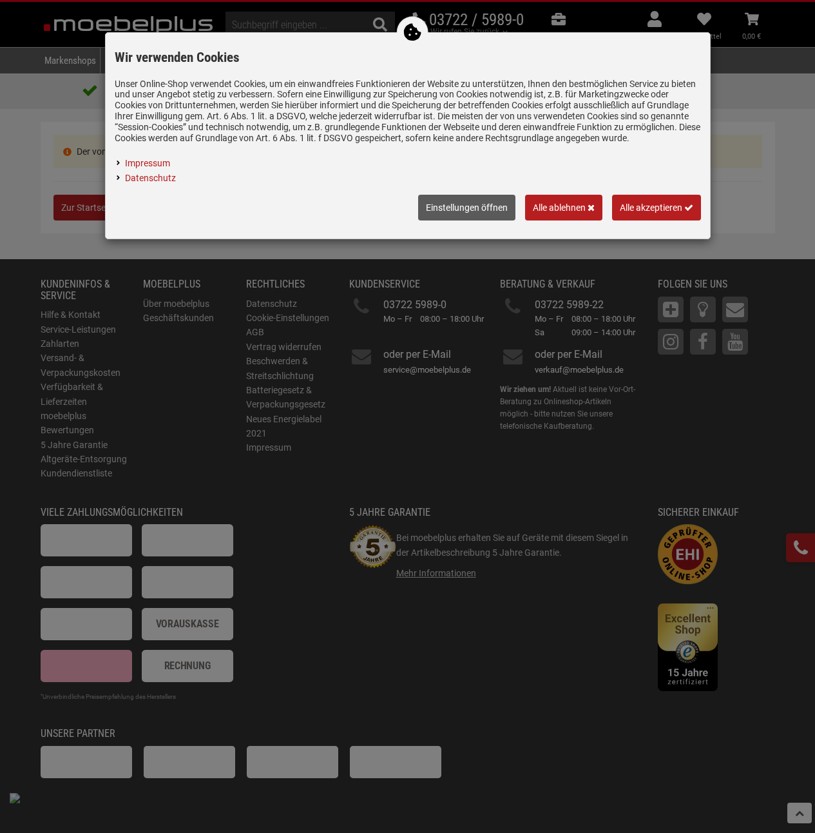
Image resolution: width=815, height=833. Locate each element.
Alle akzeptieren (652, 207)
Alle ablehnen (560, 207)
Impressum (147, 163)
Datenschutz (150, 178)
